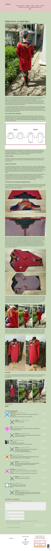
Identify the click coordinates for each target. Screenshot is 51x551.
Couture (32, 5)
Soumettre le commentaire (40, 525)
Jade (8, 98)
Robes (29, 23)
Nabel (11, 426)
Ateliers (37, 5)
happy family (12, 412)
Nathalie (8, 23)
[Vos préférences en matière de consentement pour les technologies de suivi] (49, 549)
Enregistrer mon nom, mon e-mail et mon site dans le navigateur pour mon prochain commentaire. (22, 521)
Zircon (37, 99)
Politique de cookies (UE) (36, 7)
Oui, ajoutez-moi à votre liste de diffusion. (13, 522)
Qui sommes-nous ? (20, 5)
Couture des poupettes (23, 23)
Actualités (28, 5)
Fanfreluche (12, 469)
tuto (19, 152)
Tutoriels (42, 5)
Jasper (41, 99)
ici (9, 98)
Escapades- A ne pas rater (24, 7)
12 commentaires (35, 23)
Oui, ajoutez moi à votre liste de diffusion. (13, 527)
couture (17, 23)
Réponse (43, 413)
